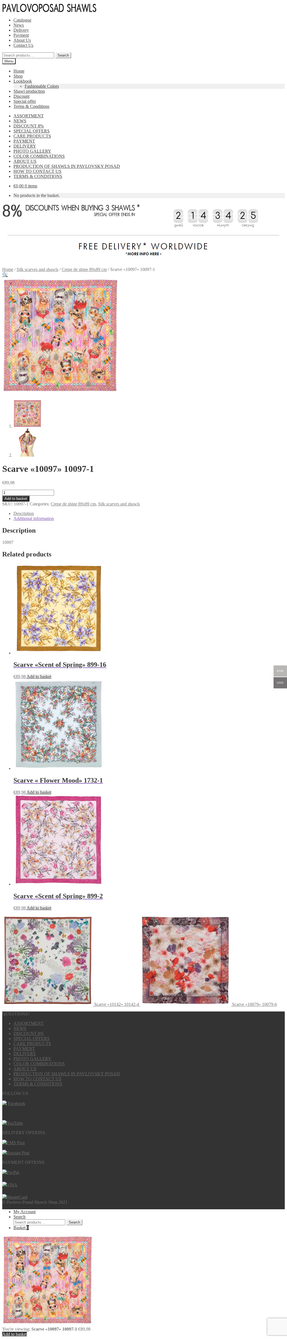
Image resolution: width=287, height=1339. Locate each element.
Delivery (21, 30)
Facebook (16, 1103)
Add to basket (15, 498)
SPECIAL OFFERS (31, 131)
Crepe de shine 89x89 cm (84, 269)
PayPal (13, 1172)
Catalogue (22, 20)
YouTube (15, 1123)
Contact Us (23, 45)
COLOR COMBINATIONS (39, 156)
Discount (21, 96)
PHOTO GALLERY (32, 151)
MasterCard (17, 1197)
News (18, 25)
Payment (21, 35)
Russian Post (18, 1152)
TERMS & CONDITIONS (37, 176)
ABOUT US (24, 161)
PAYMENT (24, 141)
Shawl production (29, 91)
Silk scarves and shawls (37, 269)
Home (18, 71)
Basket (21, 1227)
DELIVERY (24, 146)
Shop (18, 76)
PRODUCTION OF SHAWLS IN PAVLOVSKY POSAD (66, 166)
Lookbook (22, 81)
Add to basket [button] (39, 676)
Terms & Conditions (31, 106)
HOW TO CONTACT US (37, 171)
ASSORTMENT (28, 115)
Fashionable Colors (42, 86)
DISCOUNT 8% (28, 126)
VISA (12, 1184)
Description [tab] (23, 513)
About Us (22, 40)
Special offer (24, 101)
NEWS (19, 121)
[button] (5, 274)
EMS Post (16, 1142)
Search (63, 55)
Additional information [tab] (33, 518)
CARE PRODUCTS (32, 136)
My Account (24, 1211)
